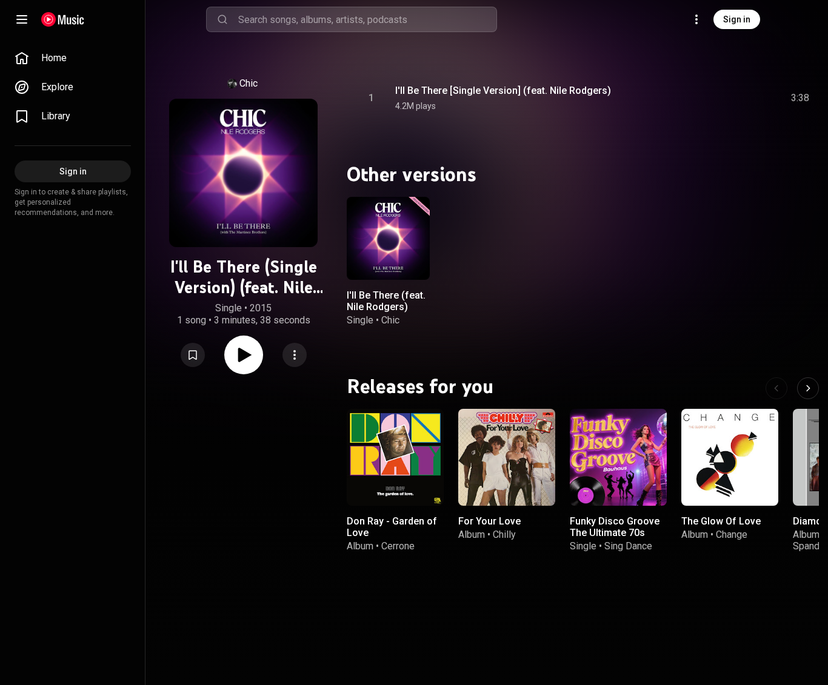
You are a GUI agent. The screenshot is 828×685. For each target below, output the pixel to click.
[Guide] (22, 19)
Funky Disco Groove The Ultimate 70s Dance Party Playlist (614, 532)
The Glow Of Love (721, 521)
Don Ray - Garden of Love (392, 526)
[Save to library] (192, 355)
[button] (193, 355)
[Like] (708, 98)
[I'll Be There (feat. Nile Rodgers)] (388, 238)
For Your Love (489, 521)
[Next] (808, 388)
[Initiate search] (222, 19)
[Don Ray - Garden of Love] (395, 457)
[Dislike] (732, 98)
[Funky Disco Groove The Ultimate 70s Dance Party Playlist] (618, 457)
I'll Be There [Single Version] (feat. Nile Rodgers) (503, 90)
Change (731, 534)
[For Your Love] (506, 457)
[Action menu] (294, 355)
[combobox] (367, 19)
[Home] (62, 19)
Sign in (736, 19)
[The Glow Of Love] (729, 457)
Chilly (504, 534)
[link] (73, 58)
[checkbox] (800, 98)
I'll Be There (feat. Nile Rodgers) (386, 300)
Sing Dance (628, 546)
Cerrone (398, 546)
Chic (248, 83)
